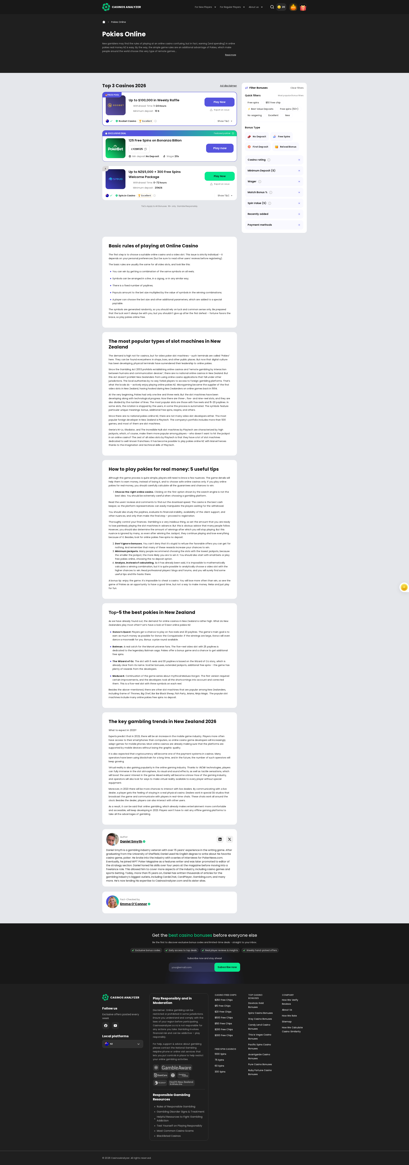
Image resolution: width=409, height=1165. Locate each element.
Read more (230, 54)
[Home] (103, 22)
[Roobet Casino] (170, 109)
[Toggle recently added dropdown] (299, 214)
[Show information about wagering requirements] (260, 182)
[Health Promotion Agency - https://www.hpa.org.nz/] (181, 1083)
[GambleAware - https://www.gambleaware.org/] (176, 1067)
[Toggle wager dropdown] (299, 181)
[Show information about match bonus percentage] (271, 192)
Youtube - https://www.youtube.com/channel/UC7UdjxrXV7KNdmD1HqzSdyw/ (115, 1025)
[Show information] (269, 160)
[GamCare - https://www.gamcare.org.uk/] (160, 1075)
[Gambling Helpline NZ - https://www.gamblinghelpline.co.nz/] (183, 1075)
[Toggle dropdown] (299, 159)
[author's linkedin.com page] (220, 839)
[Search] (272, 7)
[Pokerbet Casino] (169, 146)
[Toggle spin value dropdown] (299, 203)
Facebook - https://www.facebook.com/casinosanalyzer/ (105, 1025)
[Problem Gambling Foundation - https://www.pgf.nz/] (160, 1083)
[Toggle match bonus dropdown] (299, 192)
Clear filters (297, 87)
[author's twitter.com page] (229, 839)
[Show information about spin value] (270, 203)
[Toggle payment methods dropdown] (299, 224)
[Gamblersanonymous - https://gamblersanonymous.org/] (173, 1075)
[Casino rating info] (155, 121)
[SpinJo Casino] (169, 183)
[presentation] (204, 967)
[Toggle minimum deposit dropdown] (299, 170)
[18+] (156, 1067)
